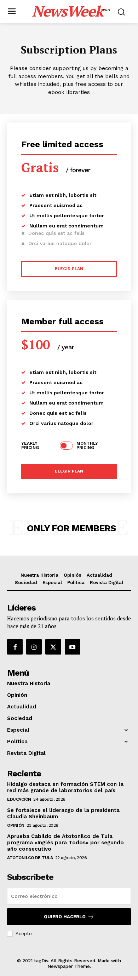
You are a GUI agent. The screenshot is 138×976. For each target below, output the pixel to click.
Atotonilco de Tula (30, 857)
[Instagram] (34, 647)
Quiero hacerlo (65, 916)
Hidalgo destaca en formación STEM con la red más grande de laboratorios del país (65, 787)
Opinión (15, 825)
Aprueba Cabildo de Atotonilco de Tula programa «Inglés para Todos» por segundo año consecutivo (65, 842)
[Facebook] (15, 647)
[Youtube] (72, 647)
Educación (19, 799)
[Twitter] (53, 647)
